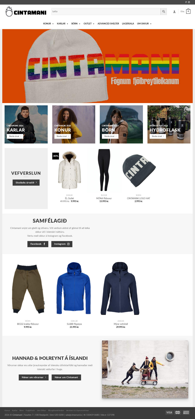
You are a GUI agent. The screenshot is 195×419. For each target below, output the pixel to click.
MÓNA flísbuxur (104, 198)
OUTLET (88, 24)
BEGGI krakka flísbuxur (28, 324)
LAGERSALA (128, 24)
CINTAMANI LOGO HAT (138, 198)
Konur (47, 24)
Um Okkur (143, 24)
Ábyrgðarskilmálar (56, 410)
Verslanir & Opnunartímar (77, 410)
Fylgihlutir (30, 410)
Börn (74, 24)
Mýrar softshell (121, 324)
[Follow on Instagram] (189, 2)
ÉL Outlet (69, 198)
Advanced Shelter (108, 24)
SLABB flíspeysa (74, 324)
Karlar (61, 24)
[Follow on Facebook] (186, 2)
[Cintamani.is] (26, 11)
